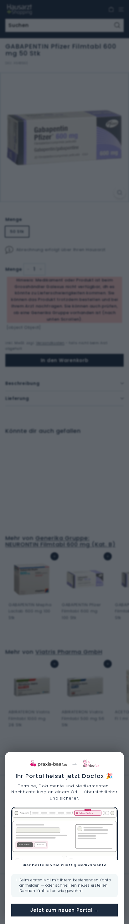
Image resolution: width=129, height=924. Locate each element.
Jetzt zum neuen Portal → (64, 910)
